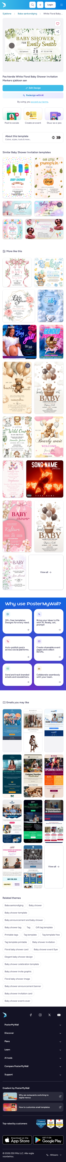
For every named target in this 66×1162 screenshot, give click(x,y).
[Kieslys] (61, 4)
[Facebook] (31, 1015)
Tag (28, 927)
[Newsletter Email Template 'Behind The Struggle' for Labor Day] (33, 866)
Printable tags (11, 934)
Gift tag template (44, 927)
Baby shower (35, 905)
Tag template (30, 934)
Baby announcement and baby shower (24, 920)
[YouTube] (59, 1015)
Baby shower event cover (17, 1001)
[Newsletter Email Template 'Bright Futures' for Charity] (12, 821)
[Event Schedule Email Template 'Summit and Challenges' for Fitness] (53, 776)
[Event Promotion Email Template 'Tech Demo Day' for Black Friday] (33, 821)
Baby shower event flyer (46, 949)
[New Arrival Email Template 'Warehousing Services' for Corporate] (53, 821)
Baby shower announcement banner (23, 986)
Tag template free (51, 934)
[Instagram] (40, 1015)
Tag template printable (16, 942)
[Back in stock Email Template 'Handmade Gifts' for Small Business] (33, 776)
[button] (57, 23)
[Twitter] (49, 1015)
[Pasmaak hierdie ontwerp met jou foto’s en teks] (33, 45)
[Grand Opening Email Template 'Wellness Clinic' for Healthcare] (53, 730)
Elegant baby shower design (19, 956)
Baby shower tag (13, 927)
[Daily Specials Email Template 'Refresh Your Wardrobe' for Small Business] (33, 730)
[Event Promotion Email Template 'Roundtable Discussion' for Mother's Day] (12, 866)
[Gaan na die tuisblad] (3, 5)
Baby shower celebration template (22, 964)
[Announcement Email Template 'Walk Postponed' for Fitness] (12, 730)
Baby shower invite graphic (18, 971)
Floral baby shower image (17, 979)
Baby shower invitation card (18, 993)
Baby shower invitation (43, 942)
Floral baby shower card (16, 949)
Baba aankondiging (14, 905)
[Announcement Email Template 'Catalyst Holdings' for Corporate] (12, 776)
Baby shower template (16, 912)
